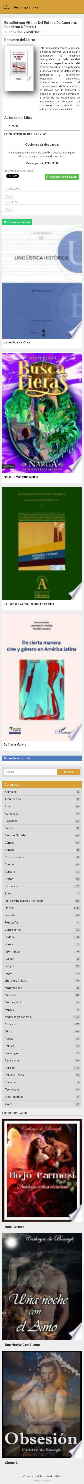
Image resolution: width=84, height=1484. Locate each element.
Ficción (9, 908)
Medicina (10, 995)
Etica (8, 893)
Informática (12, 951)
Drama (9, 879)
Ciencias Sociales (16, 835)
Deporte (10, 871)
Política (9, 1046)
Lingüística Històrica (17, 342)
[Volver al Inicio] (22, 7)
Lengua (9, 966)
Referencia (12, 1060)
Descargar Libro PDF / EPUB (42, 163)
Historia (10, 937)
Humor (9, 944)
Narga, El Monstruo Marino (21, 477)
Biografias (11, 820)
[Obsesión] (42, 1459)
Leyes (8, 973)
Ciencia (9, 828)
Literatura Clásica (16, 980)
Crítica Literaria (14, 857)
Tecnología (12, 1089)
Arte (7, 806)
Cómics (9, 842)
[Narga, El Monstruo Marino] (42, 413)
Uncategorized (14, 1096)
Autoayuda (12, 813)
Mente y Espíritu (15, 1002)
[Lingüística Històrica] (42, 282)
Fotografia (11, 922)
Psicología (11, 1053)
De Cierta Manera (15, 744)
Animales (11, 791)
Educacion (11, 886)
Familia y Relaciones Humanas (24, 900)
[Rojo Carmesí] (42, 1223)
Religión (10, 1067)
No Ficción (11, 1024)
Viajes (9, 1104)
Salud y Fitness (14, 1075)
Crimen (9, 850)
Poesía (9, 1038)
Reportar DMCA (42, 1480)
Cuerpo (9, 864)
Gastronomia (13, 929)
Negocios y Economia (18, 1017)
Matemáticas (13, 987)
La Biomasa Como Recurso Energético (29, 604)
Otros (15, 125)
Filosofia (10, 915)
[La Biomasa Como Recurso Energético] (42, 544)
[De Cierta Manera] (42, 678)
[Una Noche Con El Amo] (42, 1341)
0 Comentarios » (32, 32)
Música (9, 1009)
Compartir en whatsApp (63, 176)
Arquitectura (13, 799)
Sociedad (11, 1082)
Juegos (9, 958)
